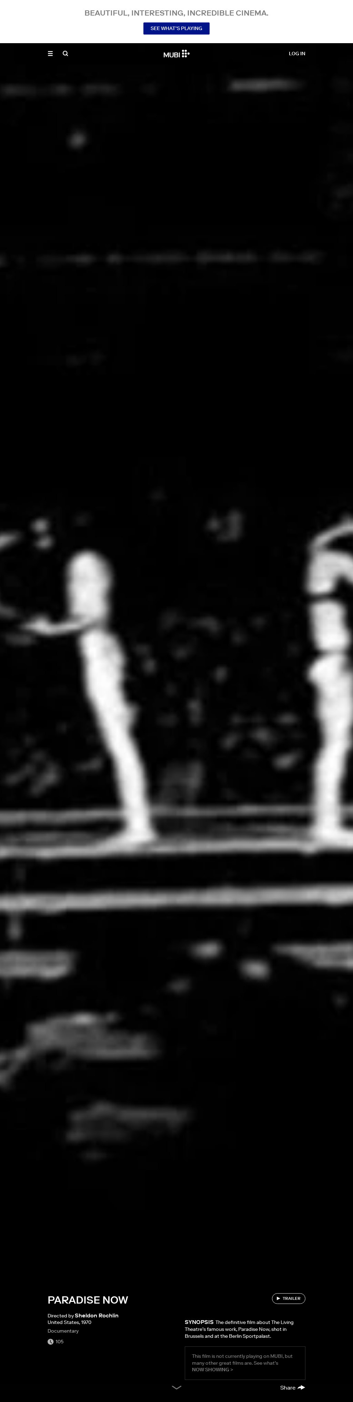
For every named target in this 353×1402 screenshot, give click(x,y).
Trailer (292, 1298)
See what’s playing (176, 28)
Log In (297, 53)
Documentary (63, 1331)
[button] (50, 53)
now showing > (212, 1369)
